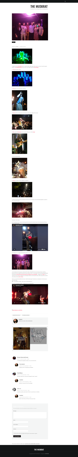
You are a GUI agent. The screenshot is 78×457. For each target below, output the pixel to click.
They (14, 69)
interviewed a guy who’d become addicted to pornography (26, 274)
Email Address (15, 424)
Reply (30, 365)
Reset (44, 274)
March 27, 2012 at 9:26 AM (24, 381)
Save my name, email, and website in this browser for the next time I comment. (25, 433)
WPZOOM (47, 453)
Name (14, 420)
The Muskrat (39, 6)
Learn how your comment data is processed (32, 443)
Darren (14, 112)
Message (14, 410)
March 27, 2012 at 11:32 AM (22, 390)
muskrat (17, 46)
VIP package (36, 67)
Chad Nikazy (20, 373)
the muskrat (22, 364)
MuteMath (20, 66)
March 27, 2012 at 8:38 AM (24, 365)
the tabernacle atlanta (26, 315)
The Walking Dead (18, 67)
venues (22, 276)
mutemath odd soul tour (16, 315)
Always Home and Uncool (22, 357)
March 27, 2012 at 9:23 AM (21, 374)
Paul (13, 88)
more (19, 276)
